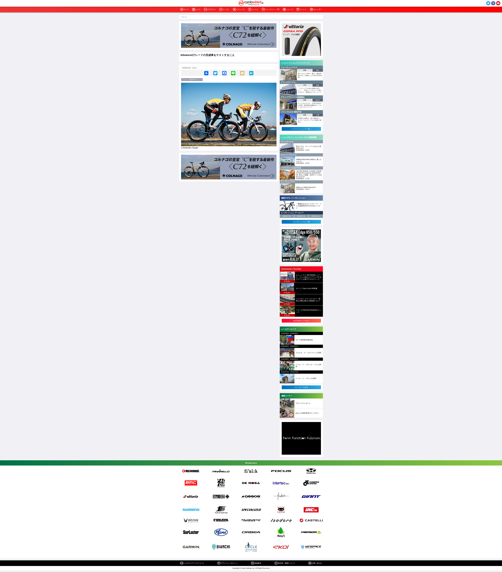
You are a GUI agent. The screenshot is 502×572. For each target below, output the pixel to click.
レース (198, 9)
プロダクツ (211, 9)
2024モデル (316, 216)
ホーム (184, 17)
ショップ (289, 9)
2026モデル (287, 216)
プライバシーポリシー (229, 563)
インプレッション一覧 (301, 222)
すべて (186, 9)
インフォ (255, 9)
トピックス (240, 9)
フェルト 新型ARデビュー (192, 79)
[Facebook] (224, 73)
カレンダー (317, 9)
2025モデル (301, 216)
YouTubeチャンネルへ (301, 321)
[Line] (233, 73)
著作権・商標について (286, 563)
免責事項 (257, 563)
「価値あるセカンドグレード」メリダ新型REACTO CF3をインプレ (308, 206)
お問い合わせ (317, 563)
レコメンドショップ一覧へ (301, 129)
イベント (303, 9)
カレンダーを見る (301, 387)
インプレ (226, 9)
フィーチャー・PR (272, 9)
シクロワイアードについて (194, 563)
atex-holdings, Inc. (248, 568)
